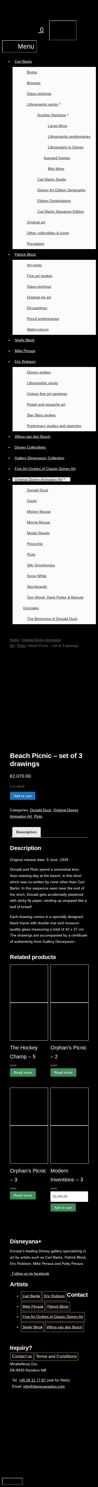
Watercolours (38, 329)
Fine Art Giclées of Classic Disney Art (45, 469)
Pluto (31, 554)
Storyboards (37, 586)
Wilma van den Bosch (32, 436)
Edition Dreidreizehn (54, 201)
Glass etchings (39, 93)
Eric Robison (25, 361)
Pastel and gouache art (46, 404)
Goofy (32, 501)
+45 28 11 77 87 (33, 1380)
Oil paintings (37, 308)
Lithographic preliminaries (69, 136)
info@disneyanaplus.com (44, 1386)
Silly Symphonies (41, 565)
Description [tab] (26, 832)
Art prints (34, 265)
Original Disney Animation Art (38, 479)
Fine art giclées (39, 276)
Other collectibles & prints (48, 233)
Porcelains (35, 244)
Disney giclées (39, 372)
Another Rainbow (51, 115)
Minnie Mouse (38, 522)
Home (14, 640)
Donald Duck (37, 490)
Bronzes (34, 83)
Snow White (37, 576)
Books (32, 72)
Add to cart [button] (63, 1207)
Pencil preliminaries (43, 319)
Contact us (22, 1356)
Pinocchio (35, 544)
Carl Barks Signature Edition (60, 211)
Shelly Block (24, 340)
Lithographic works (42, 104)
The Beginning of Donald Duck (52, 619)
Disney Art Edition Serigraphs (61, 190)
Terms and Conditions (56, 1356)
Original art (36, 222)
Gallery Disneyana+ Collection (39, 458)
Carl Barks (23, 61)
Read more (23, 1072)
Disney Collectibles (30, 447)
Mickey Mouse (39, 511)
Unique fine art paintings (47, 394)
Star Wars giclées (41, 415)
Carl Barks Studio (51, 179)
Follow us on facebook (29, 1273)
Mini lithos (56, 169)
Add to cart (23, 796)
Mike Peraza (25, 351)
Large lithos (57, 126)
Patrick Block (25, 254)
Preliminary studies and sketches (54, 426)
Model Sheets (38, 533)
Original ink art (39, 297)
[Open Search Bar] (14, 29)
